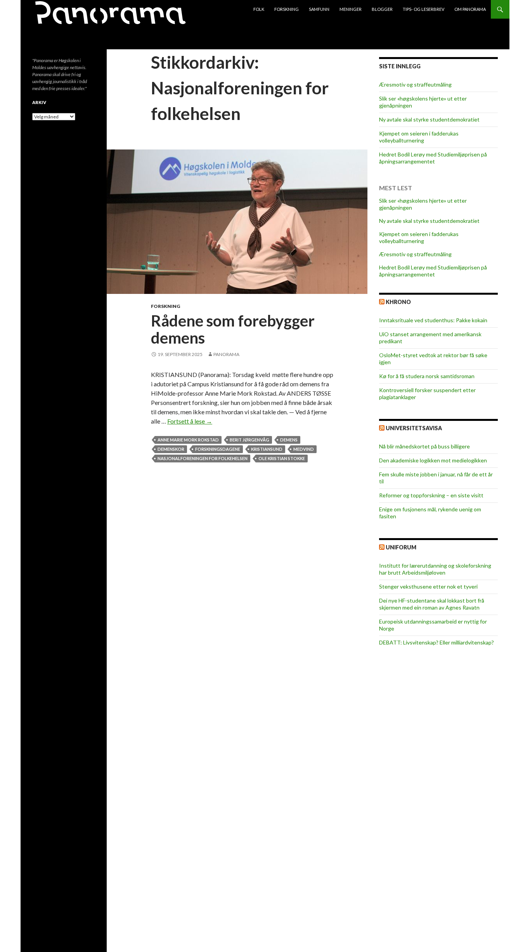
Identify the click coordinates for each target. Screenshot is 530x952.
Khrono (398, 302)
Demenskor (171, 449)
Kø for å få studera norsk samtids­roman (427, 376)
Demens (289, 439)
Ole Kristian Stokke (281, 458)
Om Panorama (470, 9)
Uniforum (401, 547)
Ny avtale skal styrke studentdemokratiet (429, 119)
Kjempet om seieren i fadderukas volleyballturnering (419, 137)
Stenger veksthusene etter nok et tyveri (428, 586)
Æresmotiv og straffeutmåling (415, 84)
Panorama (226, 354)
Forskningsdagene (217, 449)
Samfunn (319, 9)
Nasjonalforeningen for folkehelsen (203, 458)
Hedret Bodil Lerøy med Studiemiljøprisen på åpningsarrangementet (433, 158)
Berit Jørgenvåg (249, 439)
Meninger (350, 9)
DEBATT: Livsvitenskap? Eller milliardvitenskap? (436, 642)
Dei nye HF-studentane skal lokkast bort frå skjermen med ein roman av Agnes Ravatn (431, 604)
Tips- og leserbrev (423, 9)
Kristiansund (266, 449)
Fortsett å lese (189, 421)
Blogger (382, 9)
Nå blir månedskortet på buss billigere (424, 446)
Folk (258, 9)
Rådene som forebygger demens (233, 329)
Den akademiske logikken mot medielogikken (433, 460)
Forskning (286, 9)
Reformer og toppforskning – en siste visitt (431, 495)
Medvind (303, 449)
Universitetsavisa (414, 428)
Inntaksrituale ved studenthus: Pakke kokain (433, 320)
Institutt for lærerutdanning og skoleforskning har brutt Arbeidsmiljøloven (435, 569)
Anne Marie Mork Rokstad (188, 439)
